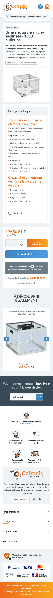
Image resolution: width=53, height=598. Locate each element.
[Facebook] (34, 499)
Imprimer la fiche (30, 63)
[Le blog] (40, 499)
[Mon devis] (40, 6)
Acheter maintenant (37, 243)
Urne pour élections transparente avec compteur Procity (26, 312)
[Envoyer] (39, 397)
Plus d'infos (11, 63)
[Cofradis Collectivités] (15, 7)
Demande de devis (26, 254)
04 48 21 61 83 (37, 278)
